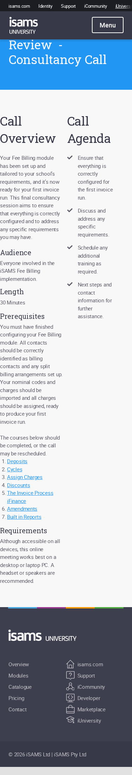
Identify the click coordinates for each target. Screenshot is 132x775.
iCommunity (95, 6)
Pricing (16, 697)
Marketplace (91, 709)
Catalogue (20, 686)
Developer (88, 697)
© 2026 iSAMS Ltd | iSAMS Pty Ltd (47, 754)
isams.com (19, 6)
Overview (18, 664)
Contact (17, 709)
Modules (18, 675)
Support (68, 6)
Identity (45, 6)
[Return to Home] (46, 635)
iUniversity (89, 720)
